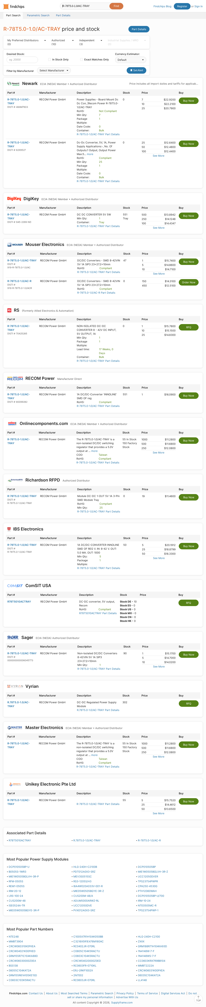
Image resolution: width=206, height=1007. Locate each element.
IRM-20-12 (15, 891)
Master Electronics (73, 727)
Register (182, 6)
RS (43, 310)
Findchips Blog (162, 6)
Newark (59, 83)
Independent (86, 42)
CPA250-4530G (147, 886)
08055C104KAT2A (20, 970)
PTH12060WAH (147, 891)
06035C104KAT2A (149, 975)
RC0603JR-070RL (84, 980)
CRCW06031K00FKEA (151, 970)
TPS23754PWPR (148, 881)
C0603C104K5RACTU (86, 956)
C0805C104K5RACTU (86, 951)
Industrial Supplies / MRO (123, 42)
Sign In (198, 6)
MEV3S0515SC (82, 876)
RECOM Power (53, 378)
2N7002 (78, 975)
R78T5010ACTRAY (19, 601)
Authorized (58, 42)
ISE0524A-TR (17, 905)
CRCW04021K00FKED (22, 951)
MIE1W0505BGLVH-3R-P (24, 876)
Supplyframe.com (122, 1002)
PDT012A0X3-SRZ (84, 871)
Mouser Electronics (74, 244)
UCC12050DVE (82, 905)
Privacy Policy (125, 993)
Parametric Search (102, 993)
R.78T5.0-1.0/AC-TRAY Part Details (98, 710)
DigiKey (60, 198)
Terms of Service (147, 993)
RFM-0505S (16, 881)
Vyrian (32, 686)
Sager (50, 637)
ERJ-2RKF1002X (83, 970)
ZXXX (141, 941)
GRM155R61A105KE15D (23, 975)
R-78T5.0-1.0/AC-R (19, 281)
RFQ (188, 327)
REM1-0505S (16, 886)
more (90, 154)
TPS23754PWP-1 (148, 910)
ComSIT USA (38, 585)
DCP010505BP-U (19, 866)
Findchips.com (13, 6)
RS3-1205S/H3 (82, 881)
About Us (51, 993)
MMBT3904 (16, 941)
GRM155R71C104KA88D (23, 956)
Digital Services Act (173, 993)
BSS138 (13, 965)
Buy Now (188, 100)
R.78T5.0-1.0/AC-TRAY (87, 840)
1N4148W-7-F (146, 951)
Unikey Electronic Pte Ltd (50, 784)
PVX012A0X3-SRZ (84, 910)
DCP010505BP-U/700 (151, 895)
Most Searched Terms (74, 993)
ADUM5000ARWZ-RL (86, 900)
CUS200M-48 (17, 900)
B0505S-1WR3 (17, 871)
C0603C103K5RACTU (22, 980)
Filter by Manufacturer (20, 71)
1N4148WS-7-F (147, 956)
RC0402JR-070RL (84, 946)
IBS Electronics (28, 528)
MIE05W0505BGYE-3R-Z (88, 891)
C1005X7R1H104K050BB (88, 936)
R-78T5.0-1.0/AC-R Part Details (96, 292)
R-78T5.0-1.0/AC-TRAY (22, 260)
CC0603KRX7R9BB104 (151, 960)
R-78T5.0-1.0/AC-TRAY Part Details (98, 134)
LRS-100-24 (16, 895)
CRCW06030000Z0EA (22, 960)
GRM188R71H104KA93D (152, 946)
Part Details (139, 29)
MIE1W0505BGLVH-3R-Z (153, 871)
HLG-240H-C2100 (149, 936)
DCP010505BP (147, 866)
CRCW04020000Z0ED (87, 960)
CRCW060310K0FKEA (22, 946)
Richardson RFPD (57, 479)
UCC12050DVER (148, 876)
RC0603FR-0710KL (84, 965)
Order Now (188, 282)
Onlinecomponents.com (73, 423)
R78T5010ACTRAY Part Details (98, 613)
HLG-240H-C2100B (85, 866)
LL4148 (142, 980)
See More (158, 155)
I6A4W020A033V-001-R (88, 886)
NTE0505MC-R (147, 905)
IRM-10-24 (144, 900)
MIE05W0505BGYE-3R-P (24, 910)
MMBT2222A (146, 965)
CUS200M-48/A (83, 895)
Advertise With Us (127, 997)
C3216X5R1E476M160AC (88, 941)
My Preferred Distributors (22, 42)
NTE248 (14, 936)
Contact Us (36, 993)
